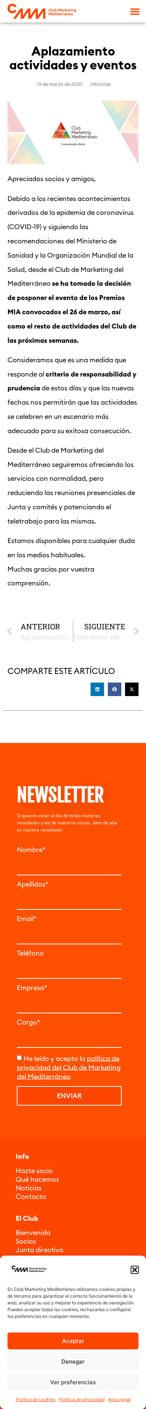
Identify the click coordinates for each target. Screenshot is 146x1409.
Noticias (101, 84)
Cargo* (28, 1022)
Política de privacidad (81, 1399)
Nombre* (31, 849)
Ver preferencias (73, 1382)
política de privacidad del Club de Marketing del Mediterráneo (69, 1067)
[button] (135, 1270)
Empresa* (32, 987)
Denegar (73, 1361)
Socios (26, 1241)
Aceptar (73, 1340)
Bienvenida (33, 1232)
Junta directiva (39, 1249)
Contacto (31, 1196)
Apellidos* (32, 884)
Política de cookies (35, 1399)
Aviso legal (119, 1399)
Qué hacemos (37, 1179)
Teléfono (30, 953)
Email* (27, 918)
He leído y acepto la (69, 1067)
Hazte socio (34, 1170)
